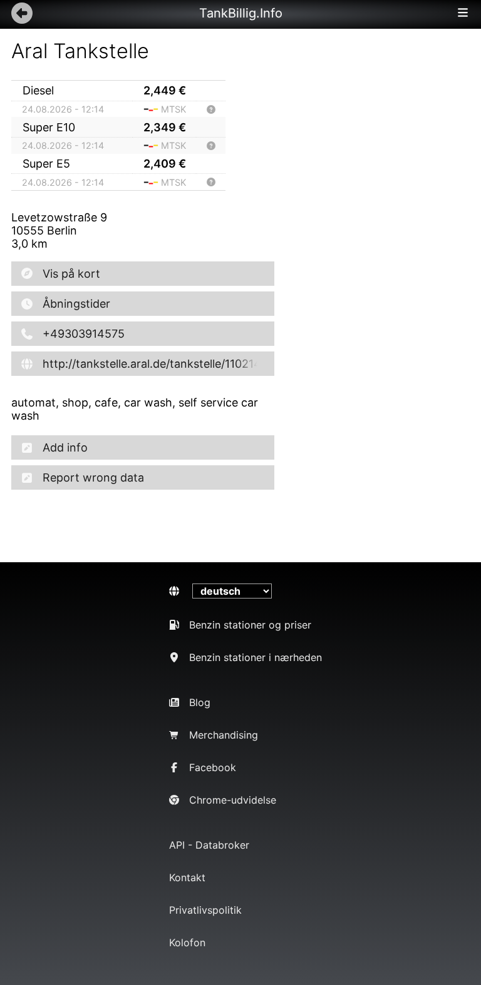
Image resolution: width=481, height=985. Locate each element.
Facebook (212, 767)
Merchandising (223, 735)
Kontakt (187, 877)
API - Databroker (209, 845)
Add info (65, 447)
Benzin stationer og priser (250, 625)
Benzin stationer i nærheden (255, 657)
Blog (199, 702)
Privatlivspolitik (205, 910)
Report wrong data (93, 477)
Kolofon (187, 942)
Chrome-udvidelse (232, 800)
